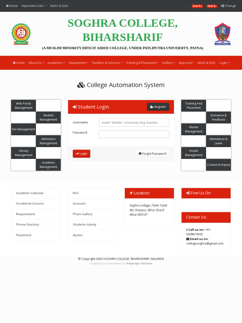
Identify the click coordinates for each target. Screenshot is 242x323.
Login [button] (223, 63)
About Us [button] (35, 63)
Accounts (79, 203)
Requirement (25, 214)
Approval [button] (185, 63)
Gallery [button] (167, 63)
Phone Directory (27, 224)
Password (80, 132)
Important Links (33, 6)
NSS (76, 193)
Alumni (77, 235)
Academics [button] (55, 63)
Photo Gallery (82, 214)
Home (13, 6)
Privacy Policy (20, 268)
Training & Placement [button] (141, 63)
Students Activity (84, 224)
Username (80, 122)
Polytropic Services (139, 263)
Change (230, 6)
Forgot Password (153, 153)
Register (160, 107)
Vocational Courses (30, 203)
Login (83, 153)
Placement (23, 235)
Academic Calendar (30, 193)
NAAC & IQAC (59, 6)
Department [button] (77, 63)
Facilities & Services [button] (106, 63)
